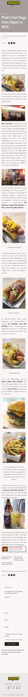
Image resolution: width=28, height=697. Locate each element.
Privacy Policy (17, 684)
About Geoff (9, 684)
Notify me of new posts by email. (14, 640)
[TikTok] (19, 688)
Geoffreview (12, 695)
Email (6, 620)
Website (7, 627)
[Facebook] (8, 688)
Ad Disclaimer (11, 686)
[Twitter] (11, 688)
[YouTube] (17, 688)
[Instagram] (14, 688)
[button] (2, 3)
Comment (7, 597)
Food (3, 13)
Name (7, 613)
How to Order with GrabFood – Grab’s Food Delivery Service (18, 558)
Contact (18, 686)
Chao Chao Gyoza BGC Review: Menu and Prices (7, 563)
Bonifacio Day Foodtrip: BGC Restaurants (7, 557)
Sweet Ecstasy (12, 389)
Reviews (7, 13)
